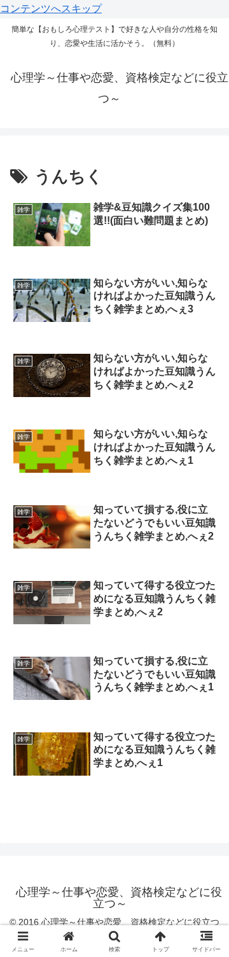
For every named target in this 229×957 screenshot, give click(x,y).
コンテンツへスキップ (51, 8)
